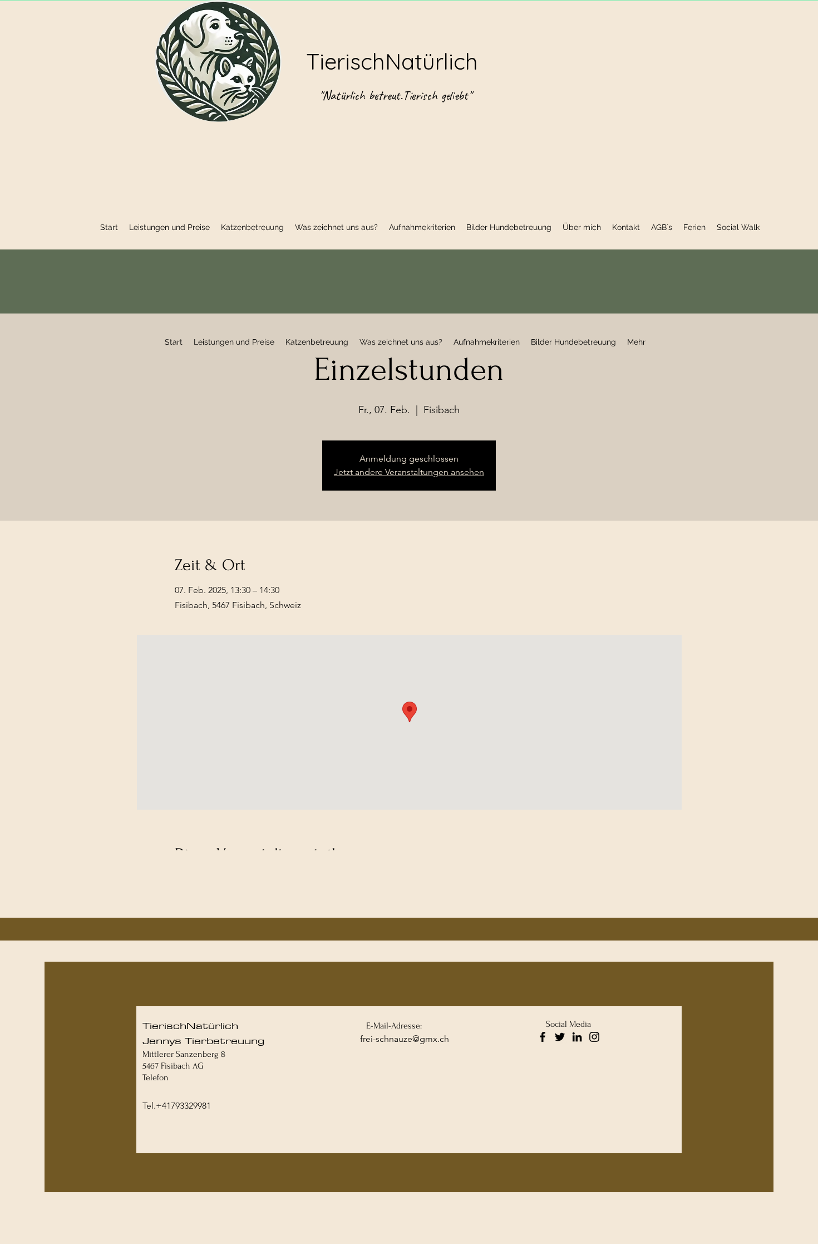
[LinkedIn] (577, 1037)
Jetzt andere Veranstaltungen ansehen (409, 472)
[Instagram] (594, 1037)
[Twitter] (559, 1037)
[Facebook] (542, 1037)
